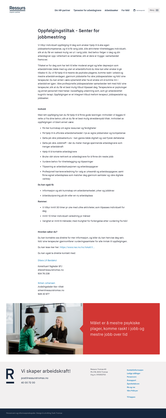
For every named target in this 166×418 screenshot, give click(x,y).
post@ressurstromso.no (34, 378)
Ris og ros (131, 387)
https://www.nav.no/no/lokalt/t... (77, 247)
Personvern (131, 377)
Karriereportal (140, 10)
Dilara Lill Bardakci (47, 260)
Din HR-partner (62, 10)
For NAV (126, 10)
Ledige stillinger (133, 373)
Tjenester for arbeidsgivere (87, 10)
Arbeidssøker (111, 10)
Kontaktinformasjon (135, 370)
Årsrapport (131, 380)
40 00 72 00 (28, 382)
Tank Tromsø (57, 413)
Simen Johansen (46, 283)
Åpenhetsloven (133, 384)
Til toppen (131, 397)
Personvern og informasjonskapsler (20, 413)
